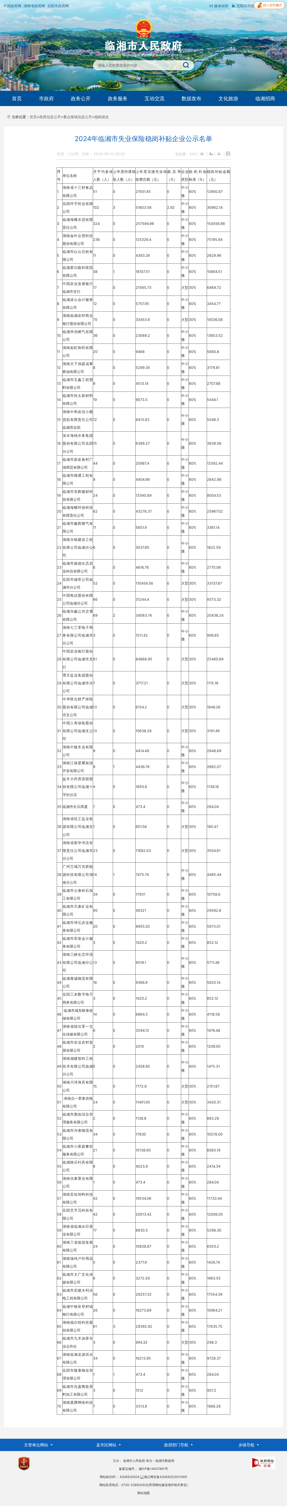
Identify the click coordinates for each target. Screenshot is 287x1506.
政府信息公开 (50, 117)
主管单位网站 (36, 1445)
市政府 (46, 98)
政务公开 (81, 98)
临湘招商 (265, 98)
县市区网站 (106, 1445)
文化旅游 (228, 98)
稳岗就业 (101, 117)
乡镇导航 (247, 1445)
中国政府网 (12, 6)
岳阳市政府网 (58, 6)
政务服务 (118, 98)
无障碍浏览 (244, 6)
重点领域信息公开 (77, 117)
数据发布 (191, 98)
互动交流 (154, 98)
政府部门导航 (176, 1445)
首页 (17, 98)
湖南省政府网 (34, 6)
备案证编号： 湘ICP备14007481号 (143, 1469)
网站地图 (143, 1493)
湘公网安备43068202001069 (165, 1477)
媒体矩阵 (220, 6)
